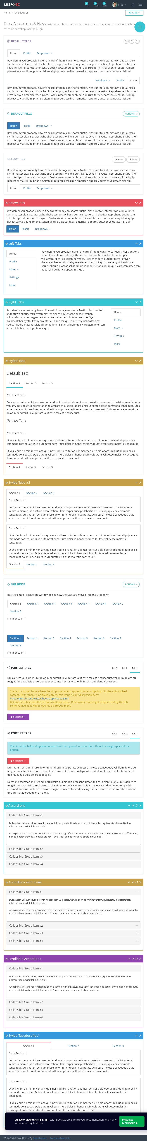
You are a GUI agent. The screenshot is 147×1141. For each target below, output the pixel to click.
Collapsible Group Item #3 (26, 856)
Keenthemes (39, 1138)
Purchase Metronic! (60, 1138)
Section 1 (14, 383)
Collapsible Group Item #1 (26, 815)
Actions (133, 12)
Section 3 (47, 383)
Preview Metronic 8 (129, 1121)
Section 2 (30, 383)
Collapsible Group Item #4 (26, 864)
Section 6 (100, 604)
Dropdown (43, 53)
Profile (27, 53)
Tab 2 (124, 668)
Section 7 (117, 604)
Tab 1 (134, 668)
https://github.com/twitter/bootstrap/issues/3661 (39, 698)
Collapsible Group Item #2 (26, 849)
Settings (14, 277)
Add (134, 159)
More (12, 269)
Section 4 (66, 604)
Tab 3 (114, 668)
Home (7, 12)
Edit (120, 159)
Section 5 (83, 604)
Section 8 (15, 611)
